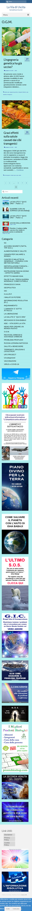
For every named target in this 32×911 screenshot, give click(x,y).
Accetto (8, 908)
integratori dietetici (22, 92)
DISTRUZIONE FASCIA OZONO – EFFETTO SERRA (16, 272)
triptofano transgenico (7, 94)
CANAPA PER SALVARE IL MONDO (14, 255)
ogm (27, 92)
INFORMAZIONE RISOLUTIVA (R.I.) (16, 301)
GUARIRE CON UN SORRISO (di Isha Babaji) (20, 210)
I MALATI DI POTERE (12, 297)
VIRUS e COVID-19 (11, 364)
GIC (5, 291)
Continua (20, 170)
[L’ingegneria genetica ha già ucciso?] (16, 41)
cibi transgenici (7, 175)
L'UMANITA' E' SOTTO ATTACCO (13, 309)
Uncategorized (9, 358)
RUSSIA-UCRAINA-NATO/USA (16, 343)
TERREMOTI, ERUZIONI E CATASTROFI (14, 350)
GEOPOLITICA (10, 288)
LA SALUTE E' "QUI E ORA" (15, 317)
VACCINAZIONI (10, 361)
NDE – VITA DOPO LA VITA (14, 323)
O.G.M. (11, 70)
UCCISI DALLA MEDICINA (20, 223)
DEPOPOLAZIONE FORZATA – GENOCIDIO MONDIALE (16, 267)
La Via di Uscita (16, 7)
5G (5, 243)
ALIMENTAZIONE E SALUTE (15, 251)
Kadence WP (24, 894)
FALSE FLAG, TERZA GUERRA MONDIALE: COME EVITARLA (16, 280)
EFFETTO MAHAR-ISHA (13, 276)
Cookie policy (16, 908)
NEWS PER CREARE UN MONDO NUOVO (14, 327)
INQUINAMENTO (10, 305)
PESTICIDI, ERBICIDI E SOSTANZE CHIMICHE (13, 336)
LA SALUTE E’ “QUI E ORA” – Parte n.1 (18, 217)
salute (20, 175)
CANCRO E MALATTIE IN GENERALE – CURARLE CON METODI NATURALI (16, 261)
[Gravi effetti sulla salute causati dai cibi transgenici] (16, 114)
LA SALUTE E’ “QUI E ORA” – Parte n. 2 (18, 202)
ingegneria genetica (14, 92)
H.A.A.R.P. (8, 294)
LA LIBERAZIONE (11, 314)
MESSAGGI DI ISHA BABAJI (15, 320)
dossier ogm (6, 92)
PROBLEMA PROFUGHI (13, 340)
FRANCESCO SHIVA (12, 284)
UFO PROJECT (10, 355)
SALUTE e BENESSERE (13, 346)
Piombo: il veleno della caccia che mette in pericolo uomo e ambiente (15, 230)
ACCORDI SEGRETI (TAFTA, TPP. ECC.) (15, 247)
